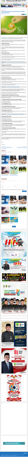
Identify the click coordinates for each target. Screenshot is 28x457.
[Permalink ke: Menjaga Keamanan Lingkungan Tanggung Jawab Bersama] (5, 219)
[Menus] (1, 1)
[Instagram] (25, 453)
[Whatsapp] (25, 14)
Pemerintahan (3, 10)
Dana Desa (3, 144)
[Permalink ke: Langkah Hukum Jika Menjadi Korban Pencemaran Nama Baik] (5, 210)
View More (14, 226)
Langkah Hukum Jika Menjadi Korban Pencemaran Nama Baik (5, 175)
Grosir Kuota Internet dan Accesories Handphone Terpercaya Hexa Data (5, 164)
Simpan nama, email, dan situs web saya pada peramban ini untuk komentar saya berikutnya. (13, 189)
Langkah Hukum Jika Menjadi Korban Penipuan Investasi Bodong (14, 175)
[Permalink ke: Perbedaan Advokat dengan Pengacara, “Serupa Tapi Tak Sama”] (14, 159)
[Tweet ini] (23, 14)
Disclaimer (10, 455)
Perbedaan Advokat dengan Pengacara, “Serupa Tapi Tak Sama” (13, 164)
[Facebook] (24, 453)
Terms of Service (7, 455)
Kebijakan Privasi (3, 455)
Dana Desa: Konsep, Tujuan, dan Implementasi (13, 223)
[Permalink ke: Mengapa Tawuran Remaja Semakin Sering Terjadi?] (23, 168)
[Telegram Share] (24, 14)
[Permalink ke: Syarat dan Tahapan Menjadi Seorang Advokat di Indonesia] (23, 159)
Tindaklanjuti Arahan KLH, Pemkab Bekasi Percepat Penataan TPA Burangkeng (22, 147)
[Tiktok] (26, 453)
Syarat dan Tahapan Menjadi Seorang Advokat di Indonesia (22, 164)
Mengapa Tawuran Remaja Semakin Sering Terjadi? (23, 172)
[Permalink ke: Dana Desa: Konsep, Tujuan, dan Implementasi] (14, 219)
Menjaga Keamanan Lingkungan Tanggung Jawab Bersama (5, 223)
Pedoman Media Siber (14, 455)
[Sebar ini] (22, 14)
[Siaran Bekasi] (14, 0)
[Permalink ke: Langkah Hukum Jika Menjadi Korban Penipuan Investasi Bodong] (14, 210)
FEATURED (2, 14)
